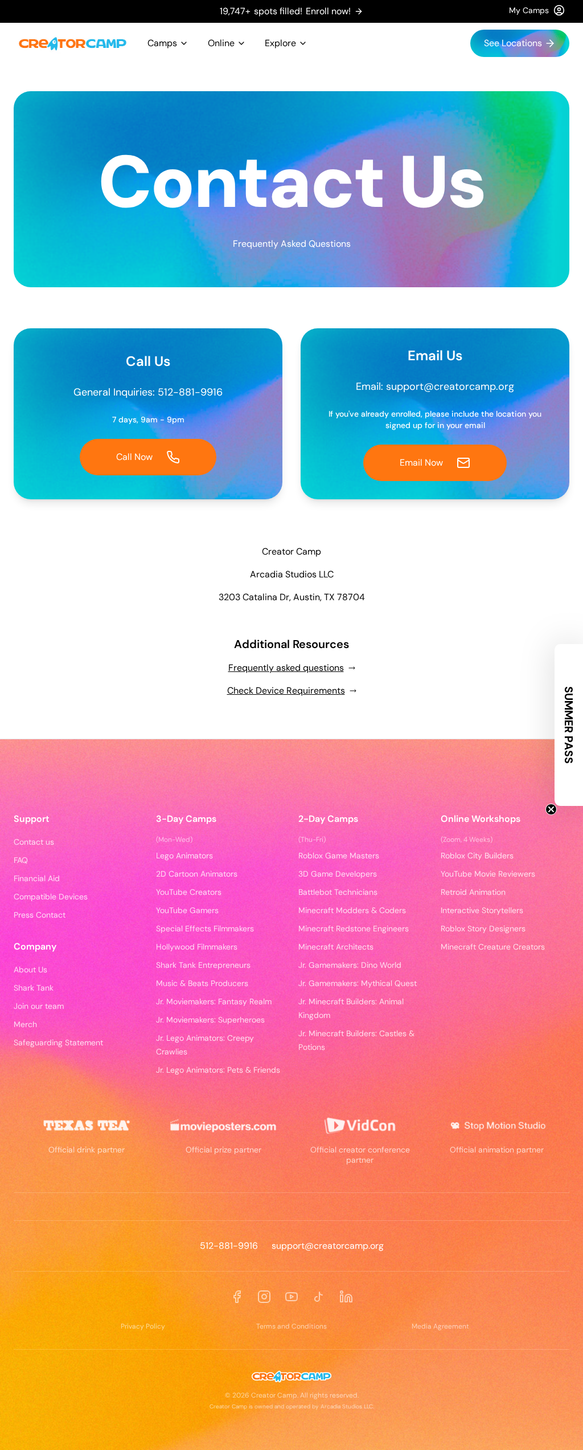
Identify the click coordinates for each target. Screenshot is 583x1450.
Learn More (292, 899)
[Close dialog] (501, 524)
